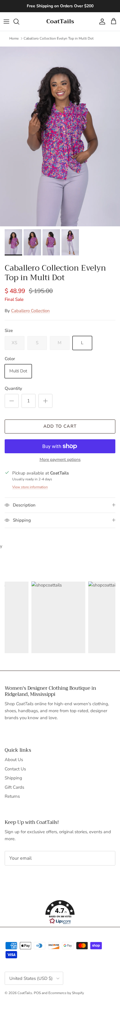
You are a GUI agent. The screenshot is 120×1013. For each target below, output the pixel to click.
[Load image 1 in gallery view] (60, 136)
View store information (30, 487)
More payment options (60, 459)
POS (37, 993)
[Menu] (6, 21)
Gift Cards (14, 787)
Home (14, 38)
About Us (14, 760)
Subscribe (24, 876)
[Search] (19, 21)
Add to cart (60, 426)
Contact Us (15, 769)
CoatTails (24, 993)
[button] (60, 912)
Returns (12, 796)
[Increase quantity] (45, 401)
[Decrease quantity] (12, 401)
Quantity (13, 388)
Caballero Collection (30, 311)
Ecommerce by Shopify (66, 993)
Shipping (13, 778)
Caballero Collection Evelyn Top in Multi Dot (58, 38)
